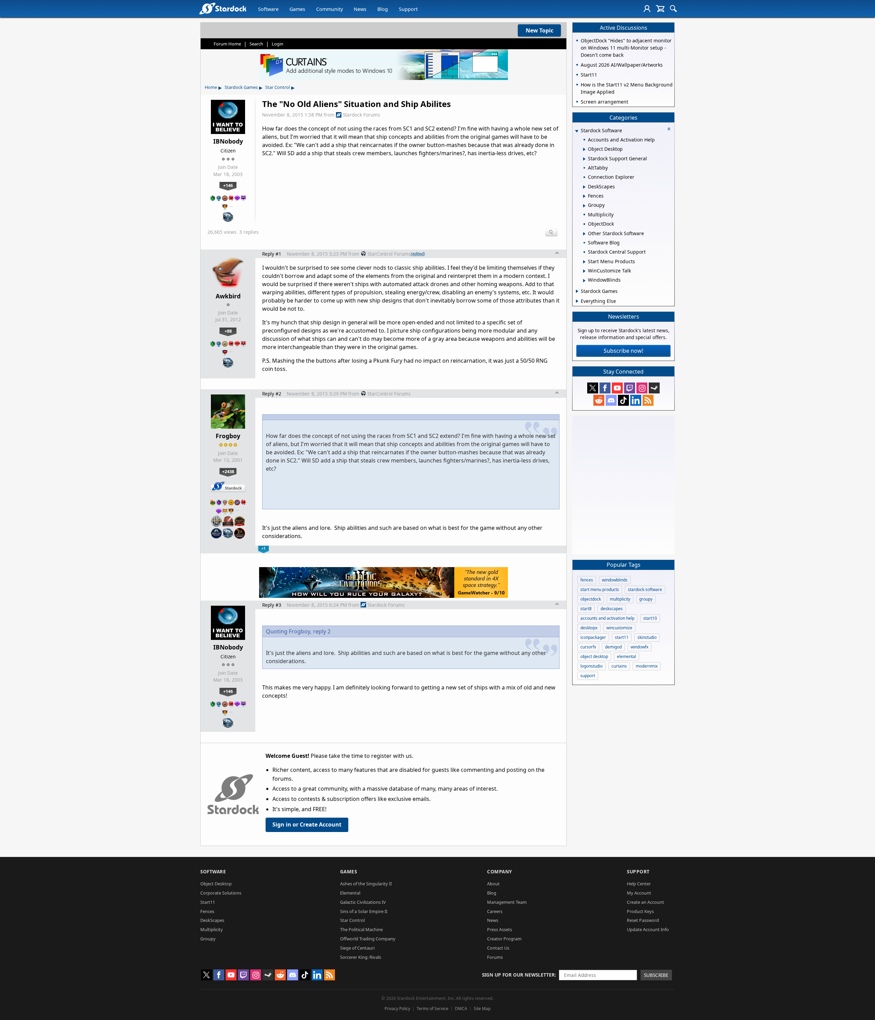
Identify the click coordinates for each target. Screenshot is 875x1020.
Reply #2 (271, 393)
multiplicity (620, 599)
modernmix (647, 666)
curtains (619, 666)
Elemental (350, 893)
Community (329, 9)
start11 (622, 637)
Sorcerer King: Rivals (360, 957)
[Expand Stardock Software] (576, 131)
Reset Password (643, 920)
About (493, 884)
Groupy (208, 939)
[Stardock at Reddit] (599, 400)
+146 (228, 185)
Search (256, 44)
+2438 (228, 471)
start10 (650, 618)
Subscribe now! (623, 350)
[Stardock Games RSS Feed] (648, 400)
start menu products (599, 589)
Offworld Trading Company (367, 939)
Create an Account (645, 902)
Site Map (482, 1008)
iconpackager (593, 637)
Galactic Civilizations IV (363, 902)
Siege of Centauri (357, 948)
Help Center (639, 884)
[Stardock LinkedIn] (636, 400)
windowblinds (615, 580)
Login (277, 44)
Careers (494, 911)
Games (297, 9)
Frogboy (228, 436)
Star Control (277, 87)
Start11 (207, 902)
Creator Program (504, 939)
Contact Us (498, 948)
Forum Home (227, 44)
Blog (382, 9)
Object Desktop (216, 884)
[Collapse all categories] (669, 128)
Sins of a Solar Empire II (363, 911)
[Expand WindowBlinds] (584, 280)
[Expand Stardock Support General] (584, 159)
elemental (626, 656)
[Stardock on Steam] (654, 388)
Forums (495, 957)
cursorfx (588, 647)
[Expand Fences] (584, 196)
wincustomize (619, 628)
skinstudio (647, 637)
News (360, 9)
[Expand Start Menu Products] (584, 262)
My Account (639, 893)
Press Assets (499, 929)
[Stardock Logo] (222, 8)
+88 (228, 331)
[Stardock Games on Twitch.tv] (629, 388)
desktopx (588, 628)
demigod (613, 647)
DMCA (461, 1008)
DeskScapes (212, 920)
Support (408, 9)
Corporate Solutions (220, 893)
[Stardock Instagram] (642, 388)
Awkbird (228, 296)
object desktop (594, 656)
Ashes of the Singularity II (366, 884)
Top (557, 253)
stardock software (645, 589)
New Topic (539, 30)
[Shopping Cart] (660, 8)
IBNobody (228, 141)
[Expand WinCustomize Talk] (584, 271)
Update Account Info (648, 929)
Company (499, 871)
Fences (207, 911)
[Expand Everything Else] (577, 301)
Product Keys (640, 911)
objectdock (590, 599)
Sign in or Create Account (306, 824)
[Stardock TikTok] (623, 400)
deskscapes (612, 609)
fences (586, 580)
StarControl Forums (389, 254)
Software (268, 9)
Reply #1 (271, 254)
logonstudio (591, 666)
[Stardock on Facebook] (605, 388)
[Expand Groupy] (584, 205)
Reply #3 (271, 605)
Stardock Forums (361, 114)
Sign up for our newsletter (518, 974)
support (587, 676)
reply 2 (322, 631)
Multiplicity (211, 929)
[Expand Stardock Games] (577, 291)
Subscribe (656, 975)
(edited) (418, 254)
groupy (645, 599)
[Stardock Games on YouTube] (617, 388)
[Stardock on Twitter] (593, 388)
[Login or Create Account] (647, 8)
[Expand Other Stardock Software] (584, 234)
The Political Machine (361, 929)
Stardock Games (241, 87)
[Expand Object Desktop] (584, 149)
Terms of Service (432, 1008)
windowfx (639, 647)
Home (211, 87)
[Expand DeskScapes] (584, 187)
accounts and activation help (607, 618)
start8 (586, 609)
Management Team (507, 902)
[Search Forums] (673, 8)
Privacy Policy (397, 1008)
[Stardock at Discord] (611, 400)
